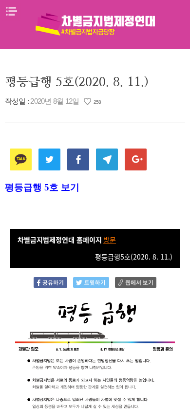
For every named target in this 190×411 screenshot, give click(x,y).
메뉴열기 (11, 11)
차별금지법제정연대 (95, 24)
